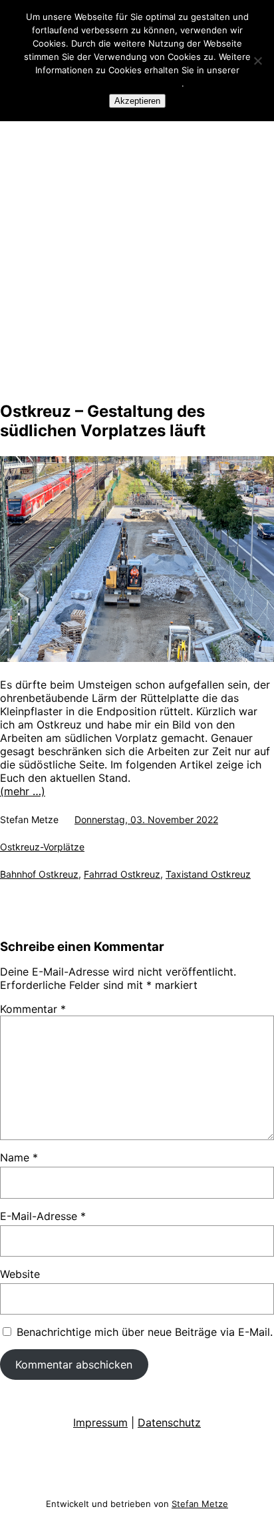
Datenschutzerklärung (136, 83)
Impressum (100, 1422)
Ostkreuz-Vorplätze (42, 846)
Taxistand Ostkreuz (208, 874)
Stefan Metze (200, 1503)
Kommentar (33, 1009)
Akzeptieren (137, 101)
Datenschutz (169, 1422)
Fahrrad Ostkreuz (122, 874)
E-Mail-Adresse (43, 1216)
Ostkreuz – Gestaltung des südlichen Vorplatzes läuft (103, 421)
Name (19, 1157)
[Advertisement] (137, 248)
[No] (257, 60)
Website (20, 1274)
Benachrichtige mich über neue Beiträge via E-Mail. (145, 1332)
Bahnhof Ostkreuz (39, 874)
